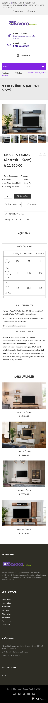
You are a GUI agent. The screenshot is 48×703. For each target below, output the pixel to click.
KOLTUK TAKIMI (18, 3)
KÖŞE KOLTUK (30, 3)
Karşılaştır (10, 409)
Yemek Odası (7, 606)
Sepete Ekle (24, 196)
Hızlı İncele (45, 386)
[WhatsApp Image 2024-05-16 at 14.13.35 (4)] (42, 139)
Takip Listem (19, 11)
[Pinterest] (20, 220)
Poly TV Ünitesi (24, 451)
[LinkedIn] (28, 220)
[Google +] (24, 220)
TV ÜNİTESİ (29, 5)
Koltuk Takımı (7, 599)
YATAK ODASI (39, 5)
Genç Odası (6, 610)
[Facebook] (12, 220)
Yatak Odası (6, 603)
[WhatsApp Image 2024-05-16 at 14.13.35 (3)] (33, 139)
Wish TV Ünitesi (24, 529)
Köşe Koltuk (6, 614)
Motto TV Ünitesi (24, 412)
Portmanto (6, 617)
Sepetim (32, 11)
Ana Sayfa (5, 73)
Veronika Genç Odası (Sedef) (44, 153)
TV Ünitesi (18, 73)
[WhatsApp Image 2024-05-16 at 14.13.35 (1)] (15, 139)
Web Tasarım (41, 699)
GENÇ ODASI (6, 3)
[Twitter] (16, 220)
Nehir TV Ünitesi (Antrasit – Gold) (40, 153)
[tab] (24, 233)
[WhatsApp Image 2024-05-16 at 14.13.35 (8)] (24, 119)
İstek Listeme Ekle (14, 204)
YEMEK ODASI (7, 7)
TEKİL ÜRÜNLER (18, 5)
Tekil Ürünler (7, 621)
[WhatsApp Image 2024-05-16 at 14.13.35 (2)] (24, 139)
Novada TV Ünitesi (24, 490)
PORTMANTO (7, 5)
